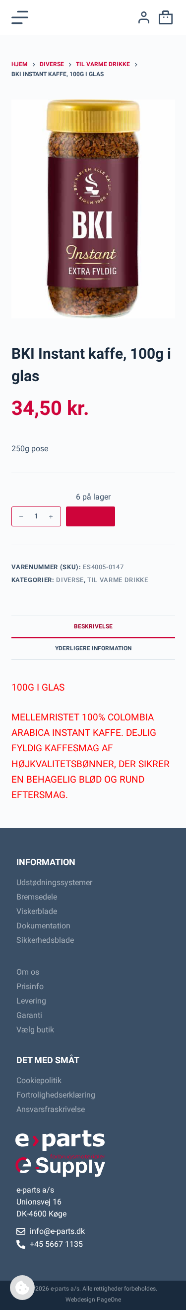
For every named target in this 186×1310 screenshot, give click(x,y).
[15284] (90, 516)
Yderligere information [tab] (93, 648)
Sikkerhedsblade (45, 940)
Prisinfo (30, 986)
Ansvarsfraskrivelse (50, 1109)
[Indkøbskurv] (164, 17)
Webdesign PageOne (93, 1299)
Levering (31, 1001)
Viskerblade (36, 911)
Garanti (29, 1015)
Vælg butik (35, 1029)
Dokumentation (43, 925)
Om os (27, 972)
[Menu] (19, 17)
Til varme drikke (117, 580)
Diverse (70, 580)
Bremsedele (36, 897)
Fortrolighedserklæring (55, 1095)
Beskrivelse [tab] (93, 626)
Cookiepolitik (39, 1080)
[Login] (144, 17)
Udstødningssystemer (54, 882)
